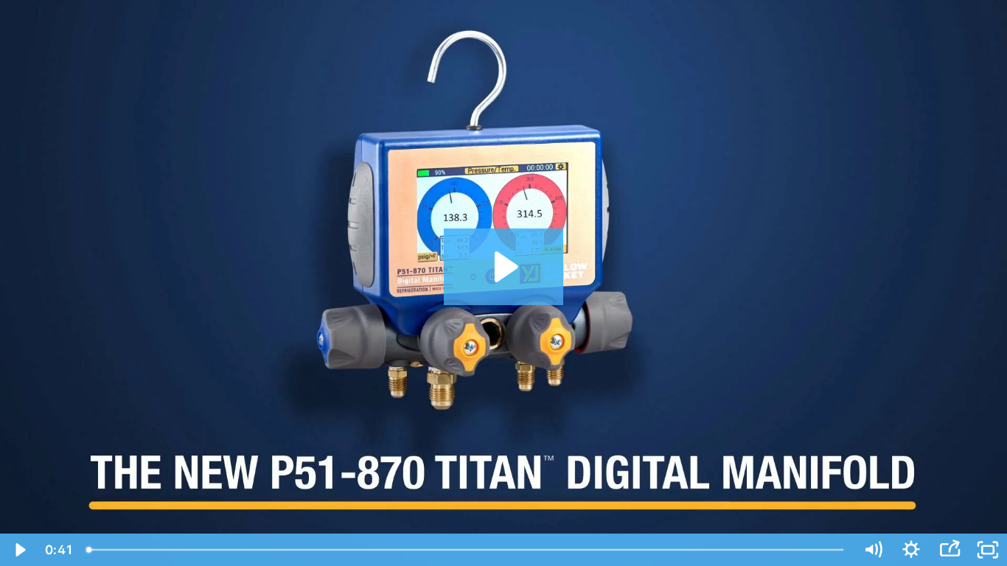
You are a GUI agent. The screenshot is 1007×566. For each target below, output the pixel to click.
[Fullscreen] (988, 550)
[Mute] (873, 550)
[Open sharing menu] (949, 550)
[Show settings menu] (911, 550)
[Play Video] (19, 550)
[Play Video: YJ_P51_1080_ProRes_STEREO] (504, 266)
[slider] (466, 550)
